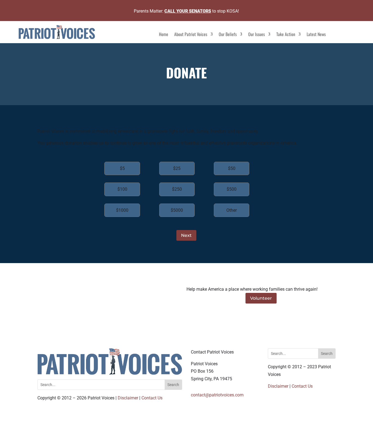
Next (186, 235)
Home (163, 34)
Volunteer (261, 298)
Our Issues (256, 34)
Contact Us (151, 398)
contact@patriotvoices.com (217, 394)
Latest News (316, 34)
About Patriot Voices (190, 34)
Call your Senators (187, 11)
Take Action (285, 34)
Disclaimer (128, 398)
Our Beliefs (228, 34)
